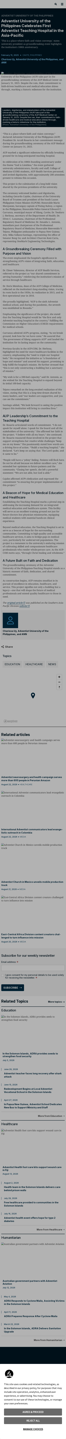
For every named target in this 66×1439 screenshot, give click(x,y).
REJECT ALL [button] (33, 1420)
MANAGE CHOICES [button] (33, 1429)
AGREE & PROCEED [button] (33, 1411)
